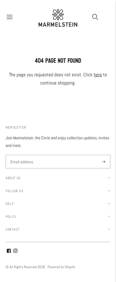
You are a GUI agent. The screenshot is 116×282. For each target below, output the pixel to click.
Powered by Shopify (61, 266)
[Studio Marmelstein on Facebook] (9, 251)
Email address (21, 155)
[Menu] (10, 17)
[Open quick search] (95, 17)
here (98, 74)
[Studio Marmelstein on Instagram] (15, 251)
